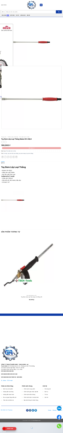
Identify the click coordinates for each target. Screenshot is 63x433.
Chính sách (23, 15)
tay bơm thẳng (29, 153)
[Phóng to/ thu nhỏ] (5, 423)
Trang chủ (3, 137)
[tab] (3, 162)
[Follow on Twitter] (33, 410)
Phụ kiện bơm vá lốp (24, 137)
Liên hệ (28, 15)
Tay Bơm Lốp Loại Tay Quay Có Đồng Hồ (31, 297)
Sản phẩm (4, 15)
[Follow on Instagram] (30, 410)
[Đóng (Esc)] (1, 423)
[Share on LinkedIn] (16, 157)
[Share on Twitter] (8, 157)
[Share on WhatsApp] (2, 157)
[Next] (6, 62)
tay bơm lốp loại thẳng (13, 153)
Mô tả (3, 163)
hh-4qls (5, 153)
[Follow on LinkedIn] (35, 410)
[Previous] (1, 130)
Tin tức (17, 15)
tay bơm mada (22, 153)
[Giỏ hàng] (41, 5)
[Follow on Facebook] (27, 410)
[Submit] (59, 11)
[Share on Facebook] (5, 157)
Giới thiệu (12, 15)
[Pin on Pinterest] (13, 157)
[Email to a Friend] (11, 157)
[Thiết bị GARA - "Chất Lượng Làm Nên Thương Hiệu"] (31, 5)
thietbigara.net (36, 420)
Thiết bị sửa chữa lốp (13, 137)
